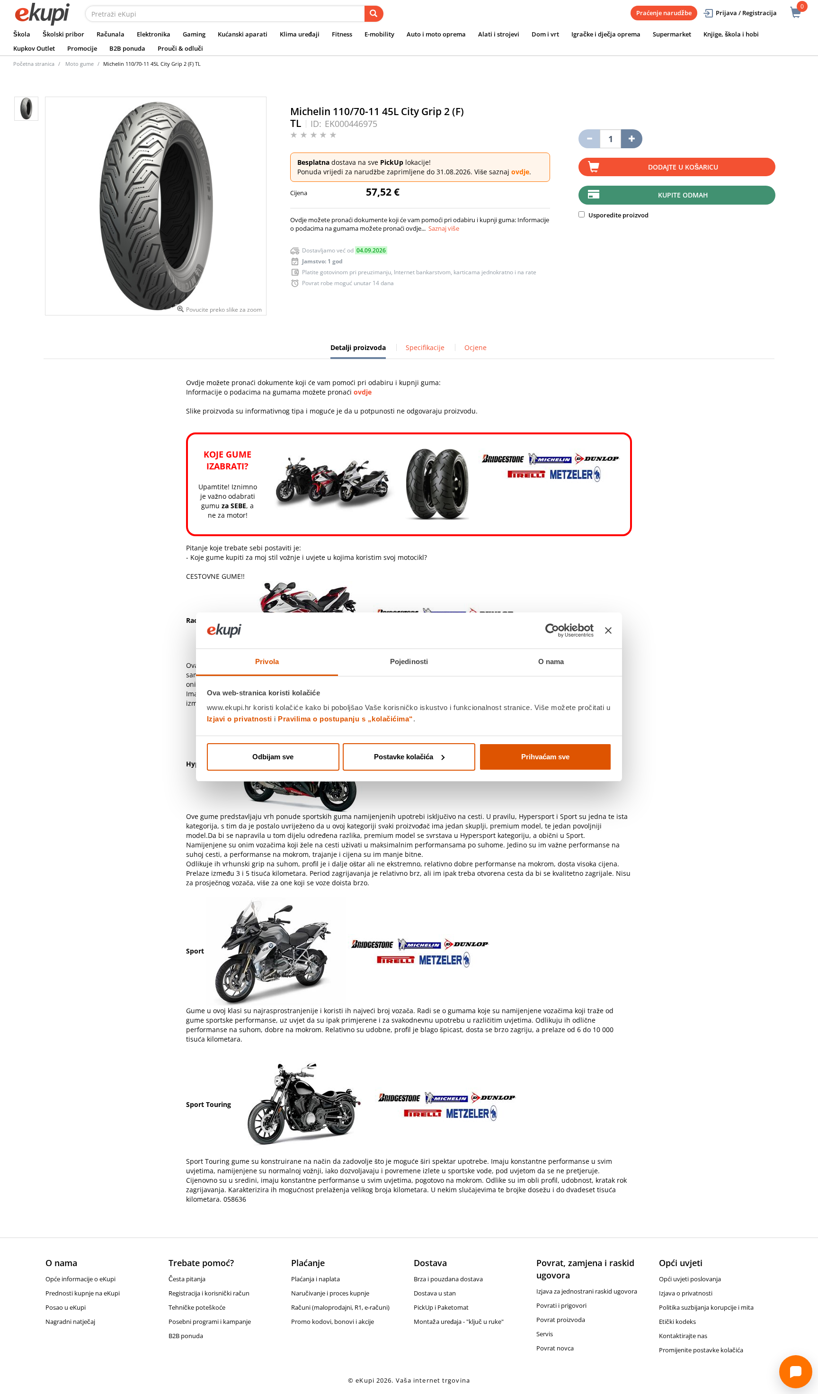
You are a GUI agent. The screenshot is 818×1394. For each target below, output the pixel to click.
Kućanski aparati (242, 34)
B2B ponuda (127, 48)
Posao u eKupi (65, 1307)
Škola (21, 34)
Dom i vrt (545, 34)
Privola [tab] (267, 661)
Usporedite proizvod (618, 215)
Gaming (194, 34)
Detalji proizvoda (358, 351)
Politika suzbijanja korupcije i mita (706, 1307)
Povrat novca (555, 1348)
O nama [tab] (551, 661)
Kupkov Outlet (34, 48)
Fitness (342, 34)
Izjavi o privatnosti (239, 719)
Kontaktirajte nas (683, 1335)
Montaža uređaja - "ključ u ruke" (459, 1321)
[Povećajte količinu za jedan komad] (631, 138)
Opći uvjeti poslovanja (690, 1279)
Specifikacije (425, 347)
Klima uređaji (300, 34)
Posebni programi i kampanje (210, 1321)
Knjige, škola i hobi (731, 34)
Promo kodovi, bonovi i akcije (332, 1321)
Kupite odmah (683, 194)
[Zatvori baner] (608, 630)
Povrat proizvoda (560, 1319)
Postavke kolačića (403, 757)
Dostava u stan (435, 1293)
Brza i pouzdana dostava (448, 1279)
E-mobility (379, 34)
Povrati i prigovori (561, 1305)
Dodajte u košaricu (683, 166)
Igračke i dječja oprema (605, 34)
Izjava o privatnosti (685, 1293)
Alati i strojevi (498, 34)
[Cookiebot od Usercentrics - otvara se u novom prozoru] (552, 630)
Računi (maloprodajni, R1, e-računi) (340, 1307)
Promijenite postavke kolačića (701, 1350)
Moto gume (79, 63)
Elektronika (153, 34)
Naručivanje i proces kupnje (330, 1293)
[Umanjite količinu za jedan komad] (589, 138)
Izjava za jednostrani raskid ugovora (586, 1291)
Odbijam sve (272, 757)
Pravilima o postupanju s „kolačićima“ (345, 719)
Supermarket (672, 34)
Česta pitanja (187, 1279)
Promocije (82, 48)
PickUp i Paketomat (441, 1307)
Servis (544, 1334)
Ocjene (475, 347)
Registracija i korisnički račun (209, 1293)
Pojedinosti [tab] (409, 661)
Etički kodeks (677, 1321)
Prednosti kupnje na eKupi (82, 1293)
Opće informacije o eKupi (80, 1279)
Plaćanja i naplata (315, 1279)
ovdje (520, 171)
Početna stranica (33, 63)
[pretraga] (374, 14)
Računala (110, 34)
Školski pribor (63, 34)
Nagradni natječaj (70, 1321)
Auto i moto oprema (436, 34)
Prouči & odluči (180, 48)
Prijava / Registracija (746, 13)
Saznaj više (443, 228)
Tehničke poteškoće (197, 1307)
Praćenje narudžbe (664, 13)
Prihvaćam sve (545, 757)
